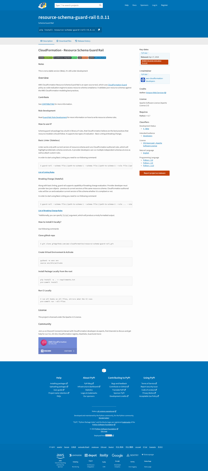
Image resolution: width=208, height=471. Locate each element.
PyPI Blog (88, 383)
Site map (104, 431)
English (146, 153)
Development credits (118, 396)
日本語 (73, 447)
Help (127, 5)
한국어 (160, 447)
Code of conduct (148, 390)
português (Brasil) (83, 447)
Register (164, 5)
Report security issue (149, 386)
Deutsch (111, 447)
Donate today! (104, 418)
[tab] (46, 41)
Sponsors (144, 5)
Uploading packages (58, 386)
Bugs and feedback (119, 383)
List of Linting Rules (46, 172)
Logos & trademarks (89, 393)
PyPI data (144, 53)
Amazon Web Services (155, 92)
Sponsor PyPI (119, 393)
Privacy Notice (148, 393)
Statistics (89, 390)
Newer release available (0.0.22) (151, 62)
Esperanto (152, 447)
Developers (147, 136)
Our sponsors (88, 396)
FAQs (59, 396)
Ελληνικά (103, 447)
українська (95, 447)
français (66, 447)
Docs (134, 5)
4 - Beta (146, 128)
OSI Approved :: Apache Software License (152, 144)
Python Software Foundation (102, 424)
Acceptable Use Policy (148, 396)
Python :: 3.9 (148, 163)
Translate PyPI (118, 390)
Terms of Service (148, 383)
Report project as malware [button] (154, 173)
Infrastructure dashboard (88, 386)
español (59, 447)
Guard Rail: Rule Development (55, 117)
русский (138, 447)
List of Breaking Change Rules (50, 210)
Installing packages (58, 383)
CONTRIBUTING (48, 104)
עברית (145, 447)
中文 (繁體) (129, 447)
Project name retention (58, 393)
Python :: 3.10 (148, 165)
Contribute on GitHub (118, 386)
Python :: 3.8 (148, 160)
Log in (154, 5)
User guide (58, 390)
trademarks (126, 422)
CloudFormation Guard (117, 84)
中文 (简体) (120, 447)
